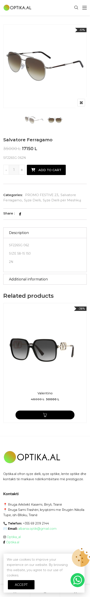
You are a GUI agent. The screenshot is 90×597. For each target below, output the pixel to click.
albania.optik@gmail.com (37, 529)
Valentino (45, 393)
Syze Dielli (32, 200)
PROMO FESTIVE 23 (41, 195)
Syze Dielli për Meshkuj (62, 200)
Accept (21, 585)
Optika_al (14, 537)
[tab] (45, 233)
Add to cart (49, 170)
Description (19, 233)
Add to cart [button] (45, 415)
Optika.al (12, 542)
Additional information (28, 279)
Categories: (12, 195)
